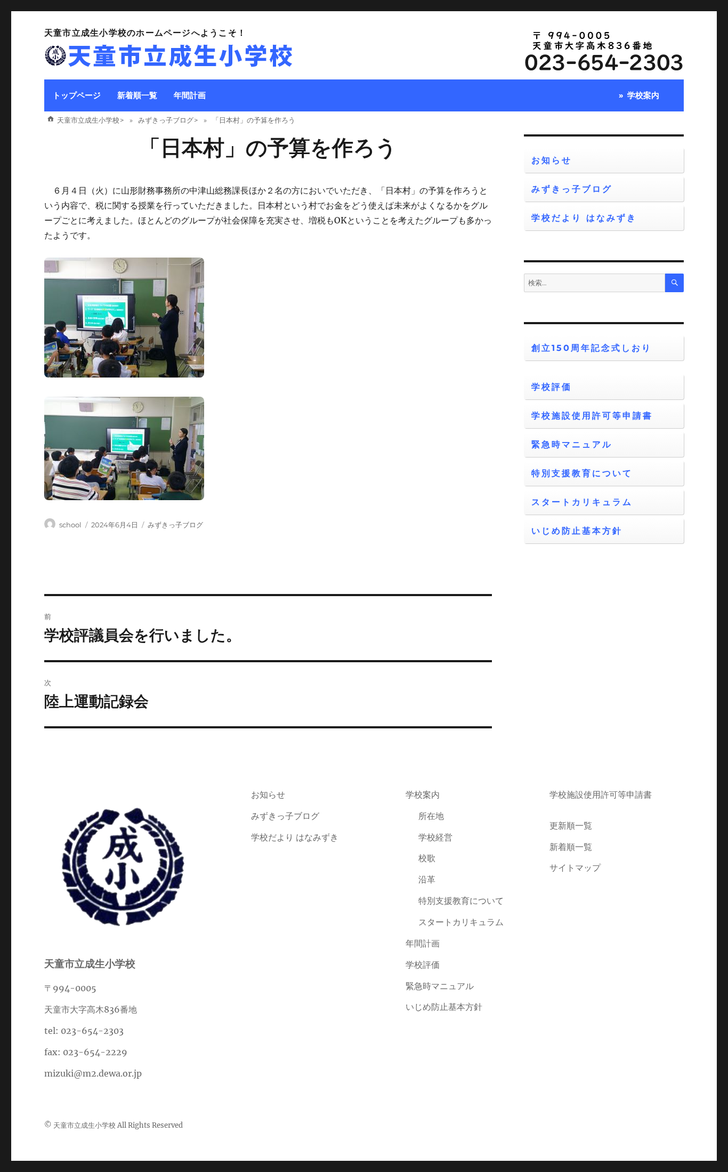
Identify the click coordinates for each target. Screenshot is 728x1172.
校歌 (426, 858)
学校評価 (551, 387)
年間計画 (190, 95)
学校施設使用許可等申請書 (592, 416)
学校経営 (435, 837)
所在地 (431, 815)
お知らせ (551, 160)
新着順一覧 (137, 95)
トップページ (77, 95)
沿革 (426, 879)
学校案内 (643, 95)
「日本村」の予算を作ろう (268, 147)
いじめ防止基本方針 (576, 531)
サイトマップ (575, 867)
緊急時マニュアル (571, 444)
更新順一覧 (570, 825)
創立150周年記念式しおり (591, 348)
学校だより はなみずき (584, 218)
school (70, 524)
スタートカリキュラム (582, 502)
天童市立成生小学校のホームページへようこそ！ (145, 33)
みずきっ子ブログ (175, 524)
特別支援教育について (582, 473)
